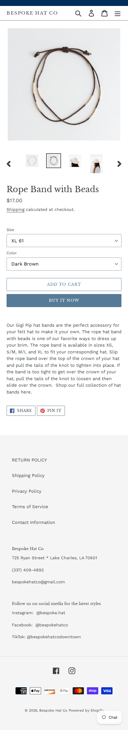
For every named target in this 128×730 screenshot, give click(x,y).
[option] (32, 161)
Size (10, 229)
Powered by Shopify (86, 710)
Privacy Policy (26, 491)
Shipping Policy (28, 475)
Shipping (15, 209)
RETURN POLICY (29, 460)
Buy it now (64, 300)
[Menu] (117, 13)
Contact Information (33, 522)
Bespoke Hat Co (32, 13)
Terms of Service (30, 506)
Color (12, 253)
